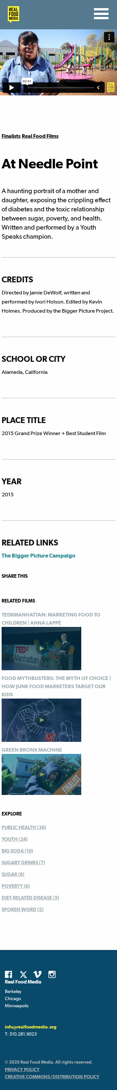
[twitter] (25, 974)
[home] (12, 15)
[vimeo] (38, 974)
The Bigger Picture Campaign (38, 555)
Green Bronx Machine (32, 750)
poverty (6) (16, 886)
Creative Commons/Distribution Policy (52, 1076)
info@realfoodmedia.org (31, 1026)
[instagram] (53, 974)
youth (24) (15, 839)
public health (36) (24, 827)
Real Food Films (40, 136)
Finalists (11, 136)
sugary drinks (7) (23, 862)
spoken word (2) (23, 909)
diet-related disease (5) (30, 897)
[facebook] (10, 974)
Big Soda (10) (17, 851)
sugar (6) (13, 874)
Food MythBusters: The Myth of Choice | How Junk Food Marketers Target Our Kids (56, 686)
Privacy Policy (22, 1069)
